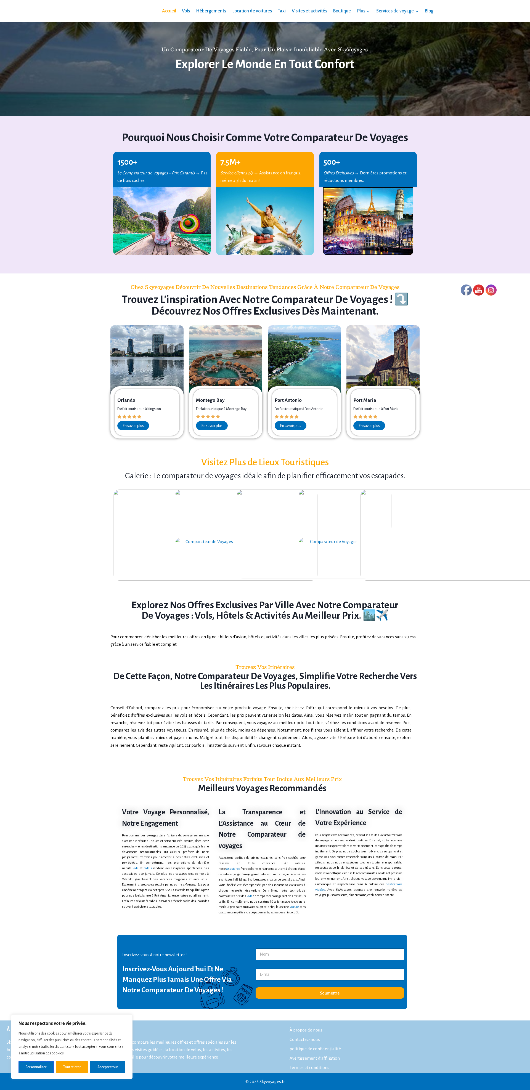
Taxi (282, 11)
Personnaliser (36, 1067)
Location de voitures (252, 11)
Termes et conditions (309, 1067)
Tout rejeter (72, 1067)
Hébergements (211, 11)
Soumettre (330, 993)
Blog (429, 11)
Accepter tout (107, 1067)
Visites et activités (309, 11)
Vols (186, 11)
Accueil (169, 11)
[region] (71, 1046)
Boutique (342, 11)
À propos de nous (306, 1030)
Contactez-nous (305, 1039)
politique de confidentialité (315, 1048)
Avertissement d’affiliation (315, 1058)
